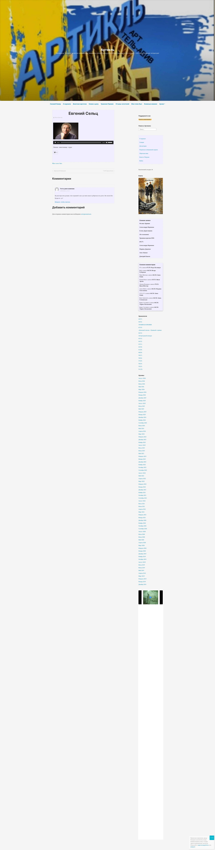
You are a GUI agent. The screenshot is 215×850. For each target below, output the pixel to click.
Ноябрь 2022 (142, 464)
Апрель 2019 (142, 573)
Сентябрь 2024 (142, 423)
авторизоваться (86, 214)
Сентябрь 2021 (142, 498)
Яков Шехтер (58, 117)
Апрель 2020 (142, 542)
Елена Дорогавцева (145, 231)
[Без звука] (106, 142)
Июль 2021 (141, 503)
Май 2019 (141, 570)
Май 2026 (141, 386)
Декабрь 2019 (142, 554)
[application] (83, 142)
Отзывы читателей (122, 104)
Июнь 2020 (141, 537)
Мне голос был (136, 104)
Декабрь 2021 (142, 490)
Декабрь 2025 (142, 398)
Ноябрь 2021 (142, 492)
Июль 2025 (141, 406)
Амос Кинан (143, 253)
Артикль (107, 50)
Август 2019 (142, 562)
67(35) (140, 327)
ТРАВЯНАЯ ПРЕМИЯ (145, 324)
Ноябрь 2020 (142, 523)
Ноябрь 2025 (142, 400)
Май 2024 (141, 428)
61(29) (140, 349)
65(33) (140, 338)
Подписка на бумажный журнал (148, 150)
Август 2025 (142, 403)
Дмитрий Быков (144, 256)
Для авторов (142, 146)
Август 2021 (142, 501)
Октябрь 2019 (142, 559)
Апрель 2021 (142, 509)
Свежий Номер (55, 104)
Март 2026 (141, 389)
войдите (192, 847)
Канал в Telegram (144, 157)
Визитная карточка (80, 104)
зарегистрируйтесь (203, 845)
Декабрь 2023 (142, 439)
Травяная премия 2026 (146, 238)
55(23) (140, 366)
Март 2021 (141, 512)
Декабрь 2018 (142, 584)
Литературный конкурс (145, 336)
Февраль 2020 (142, 548)
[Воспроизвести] (55, 142)
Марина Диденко (145, 249)
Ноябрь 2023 (142, 442)
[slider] (110, 142)
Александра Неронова (146, 227)
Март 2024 (141, 434)
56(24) (140, 363)
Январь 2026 (142, 395)
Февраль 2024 (142, 437)
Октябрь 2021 (142, 495)
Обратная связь (143, 153)
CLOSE (211, 837)
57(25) (140, 361)
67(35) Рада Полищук (154, 267)
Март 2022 (141, 481)
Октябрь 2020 (142, 526)
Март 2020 (141, 545)
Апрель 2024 (142, 431)
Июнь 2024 (141, 425)
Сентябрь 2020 (142, 528)
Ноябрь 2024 (142, 420)
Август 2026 (142, 378)
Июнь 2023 (141, 451)
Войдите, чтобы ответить (62, 202)
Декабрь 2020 (142, 520)
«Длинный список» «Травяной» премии (150, 330)
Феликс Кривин (144, 223)
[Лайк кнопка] (55, 152)
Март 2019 (141, 576)
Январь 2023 (142, 459)
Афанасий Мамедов (59, 171)
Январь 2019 (142, 581)
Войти (141, 161)
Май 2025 (141, 409)
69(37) (141, 242)
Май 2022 (141, 476)
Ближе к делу (94, 104)
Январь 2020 (142, 551)
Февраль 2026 (142, 392)
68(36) (140, 322)
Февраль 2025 (142, 412)
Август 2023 (142, 445)
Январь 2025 (142, 414)
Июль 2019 (141, 565)
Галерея (141, 142)
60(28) (140, 352)
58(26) (140, 358)
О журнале (67, 104)
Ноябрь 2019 (142, 556)
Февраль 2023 (142, 456)
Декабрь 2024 (142, 417)
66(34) (140, 333)
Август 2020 (142, 531)
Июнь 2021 (141, 506)
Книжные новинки (150, 104)
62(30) (140, 347)
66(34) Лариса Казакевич (148, 303)
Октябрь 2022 (142, 467)
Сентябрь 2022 (142, 470)
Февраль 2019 (142, 579)
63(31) (140, 344)
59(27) (140, 355)
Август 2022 (142, 473)
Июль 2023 (141, 448)
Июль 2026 (141, 381)
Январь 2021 (142, 517)
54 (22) (140, 369)
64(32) (140, 341)
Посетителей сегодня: (144, 169)
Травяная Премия (107, 104)
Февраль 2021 (142, 515)
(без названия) (144, 234)
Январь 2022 (142, 487)
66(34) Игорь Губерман (147, 271)
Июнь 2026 (141, 384)
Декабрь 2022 (142, 462)
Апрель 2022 (142, 478)
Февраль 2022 (142, 484)
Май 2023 (141, 453)
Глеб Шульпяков (108, 171)
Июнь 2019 (141, 567)
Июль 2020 (141, 534)
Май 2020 (141, 540)
